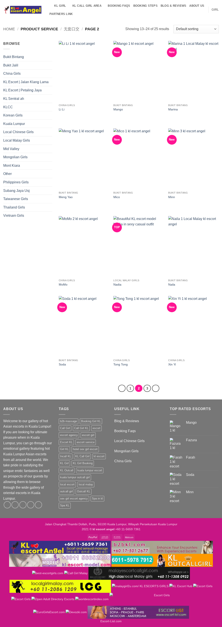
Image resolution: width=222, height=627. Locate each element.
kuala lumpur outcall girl (75, 477)
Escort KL (66, 442)
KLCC (8, 107)
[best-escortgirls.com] (47, 573)
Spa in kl (97, 498)
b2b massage (68, 421)
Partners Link (61, 14)
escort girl (88, 435)
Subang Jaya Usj (16, 190)
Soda (62, 364)
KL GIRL (60, 5)
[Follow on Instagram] (15, 504)
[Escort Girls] (202, 586)
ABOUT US (196, 5)
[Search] (49, 6)
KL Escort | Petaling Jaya (22, 90)
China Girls (12, 73)
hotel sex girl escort (85, 449)
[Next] (155, 388)
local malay (86, 484)
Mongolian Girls (15, 157)
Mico (116, 197)
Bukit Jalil (10, 65)
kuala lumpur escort (89, 470)
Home (9, 29)
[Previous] (122, 388)
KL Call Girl (82, 456)
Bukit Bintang (13, 57)
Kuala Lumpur (14, 124)
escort (96, 428)
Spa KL (64, 505)
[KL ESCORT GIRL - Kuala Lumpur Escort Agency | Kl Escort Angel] (22, 10)
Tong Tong (120, 364)
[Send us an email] (30, 504)
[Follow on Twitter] (22, 504)
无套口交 (71, 29)
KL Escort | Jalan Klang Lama (26, 82)
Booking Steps (145, 5)
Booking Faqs (119, 5)
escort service (86, 442)
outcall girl (66, 491)
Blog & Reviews (173, 5)
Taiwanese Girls (15, 199)
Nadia (117, 284)
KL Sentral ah (13, 98)
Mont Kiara (11, 165)
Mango (118, 109)
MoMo (63, 284)
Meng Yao (66, 197)
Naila (171, 284)
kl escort (99, 456)
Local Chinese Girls (18, 132)
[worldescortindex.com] (92, 599)
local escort (67, 484)
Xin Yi (172, 364)
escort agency (69, 435)
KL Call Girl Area (86, 5)
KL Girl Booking (83, 463)
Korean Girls (13, 115)
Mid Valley (11, 149)
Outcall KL (83, 491)
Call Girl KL (81, 428)
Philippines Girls (16, 182)
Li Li (61, 109)
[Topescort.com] (160, 599)
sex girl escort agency (74, 498)
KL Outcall (66, 470)
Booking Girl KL (91, 421)
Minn (171, 197)
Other (7, 174)
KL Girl (64, 463)
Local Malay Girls (16, 140)
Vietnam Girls (13, 215)
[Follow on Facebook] (7, 504)
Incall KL (65, 456)
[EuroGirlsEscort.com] (49, 612)
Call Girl (65, 428)
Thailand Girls (14, 207)
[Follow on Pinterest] (38, 504)
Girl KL (64, 449)
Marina (173, 109)
